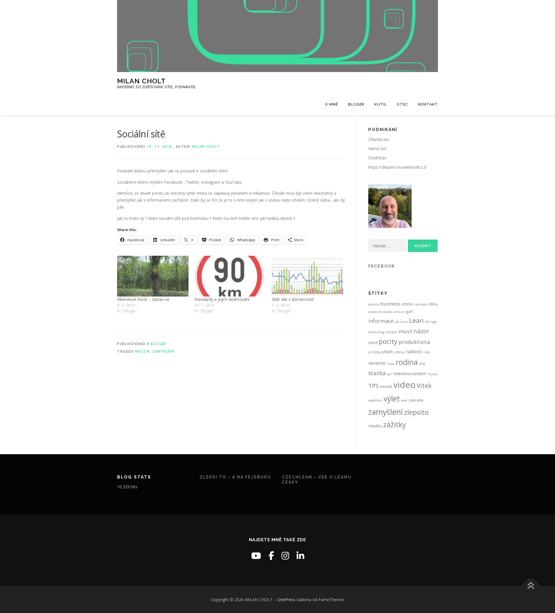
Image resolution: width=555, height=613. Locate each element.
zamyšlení (163, 351)
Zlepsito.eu (378, 139)
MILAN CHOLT (141, 81)
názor (142, 351)
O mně (331, 104)
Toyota (433, 374)
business (390, 303)
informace (381, 320)
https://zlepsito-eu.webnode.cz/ (397, 167)
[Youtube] (256, 556)
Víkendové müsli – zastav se (143, 299)
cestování (421, 304)
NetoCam (377, 148)
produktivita (414, 341)
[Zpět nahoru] (530, 586)
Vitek (424, 385)
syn (389, 374)
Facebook (381, 266)
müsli (405, 331)
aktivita (373, 304)
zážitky (394, 424)
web (404, 400)
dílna (433, 304)
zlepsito (416, 412)
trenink (386, 386)
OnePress (286, 599)
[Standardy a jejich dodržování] (230, 276)
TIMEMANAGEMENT (410, 373)
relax (391, 364)
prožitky (374, 352)
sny (422, 363)
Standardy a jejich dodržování (221, 299)
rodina (407, 362)
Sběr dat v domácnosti (293, 299)
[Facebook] (271, 556)
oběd (373, 342)
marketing (376, 332)
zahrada (415, 400)
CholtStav (377, 158)
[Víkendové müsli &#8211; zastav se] (152, 276)
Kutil (380, 104)
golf (409, 311)
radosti (414, 351)
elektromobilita (380, 312)
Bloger (356, 104)
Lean (416, 320)
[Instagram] (285, 556)
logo (434, 322)
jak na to (401, 322)
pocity (388, 341)
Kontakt (428, 104)
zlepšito (375, 425)
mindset (391, 332)
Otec (402, 104)
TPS (373, 386)
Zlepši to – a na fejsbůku (235, 477)
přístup (399, 352)
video (404, 385)
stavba (377, 373)
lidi (427, 322)
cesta (407, 304)
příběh (387, 351)
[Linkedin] (300, 556)
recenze (377, 363)
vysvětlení (375, 400)
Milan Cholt (206, 146)
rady (426, 352)
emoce (398, 312)
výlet (392, 398)
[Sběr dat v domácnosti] (307, 276)
